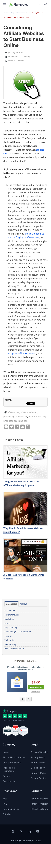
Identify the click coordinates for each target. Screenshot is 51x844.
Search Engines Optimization (17, 631)
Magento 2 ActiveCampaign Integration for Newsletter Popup (25, 668)
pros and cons (21, 420)
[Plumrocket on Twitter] (21, 831)
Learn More (35, 691)
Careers (7, 776)
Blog (5, 798)
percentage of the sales (15, 416)
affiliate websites (29, 412)
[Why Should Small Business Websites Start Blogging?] (25, 509)
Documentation (11, 809)
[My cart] (45, 4)
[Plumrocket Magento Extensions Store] (19, 5)
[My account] (40, 4)
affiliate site (13, 412)
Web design (9, 640)
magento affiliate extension (22, 353)
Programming (10, 627)
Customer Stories (12, 762)
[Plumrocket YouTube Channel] (37, 831)
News (7, 623)
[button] (4, 4)
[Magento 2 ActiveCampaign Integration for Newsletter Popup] (17, 682)
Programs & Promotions (9, 769)
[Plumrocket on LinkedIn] (29, 831)
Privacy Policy (38, 757)
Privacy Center (38, 778)
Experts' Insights (11, 614)
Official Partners (39, 809)
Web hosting (10, 644)
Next (31, 699)
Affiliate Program (39, 803)
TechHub (8, 636)
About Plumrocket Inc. (14, 757)
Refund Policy (38, 762)
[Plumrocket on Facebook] (13, 831)
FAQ (5, 803)
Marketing (25, 56)
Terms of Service (39, 752)
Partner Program (39, 798)
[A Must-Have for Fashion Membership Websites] (25, 555)
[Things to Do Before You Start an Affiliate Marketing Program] (25, 462)
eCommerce (13, 56)
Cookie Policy (38, 767)
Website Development (14, 648)
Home (6, 752)
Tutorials (7, 814)
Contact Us (9, 781)
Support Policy (38, 773)
